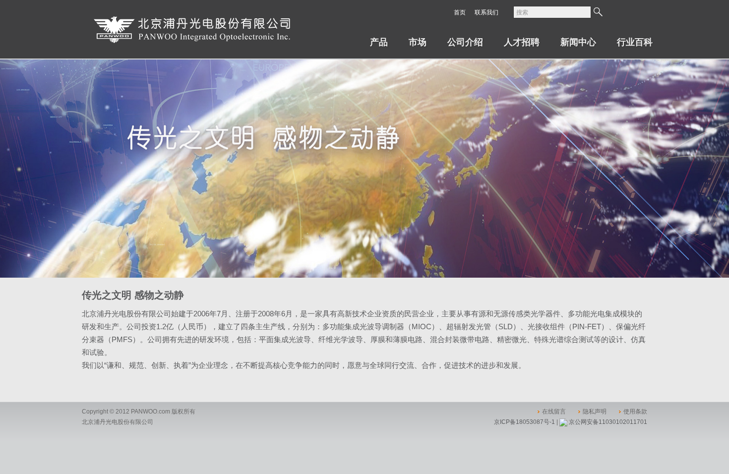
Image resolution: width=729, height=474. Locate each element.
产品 (379, 42)
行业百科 (635, 42)
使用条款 (635, 411)
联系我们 (486, 12)
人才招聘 (522, 42)
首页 (460, 12)
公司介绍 (465, 42)
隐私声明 (595, 411)
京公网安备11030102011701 (608, 421)
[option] (364, 168)
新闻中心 (578, 42)
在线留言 (554, 411)
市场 (417, 42)
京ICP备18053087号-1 (524, 421)
